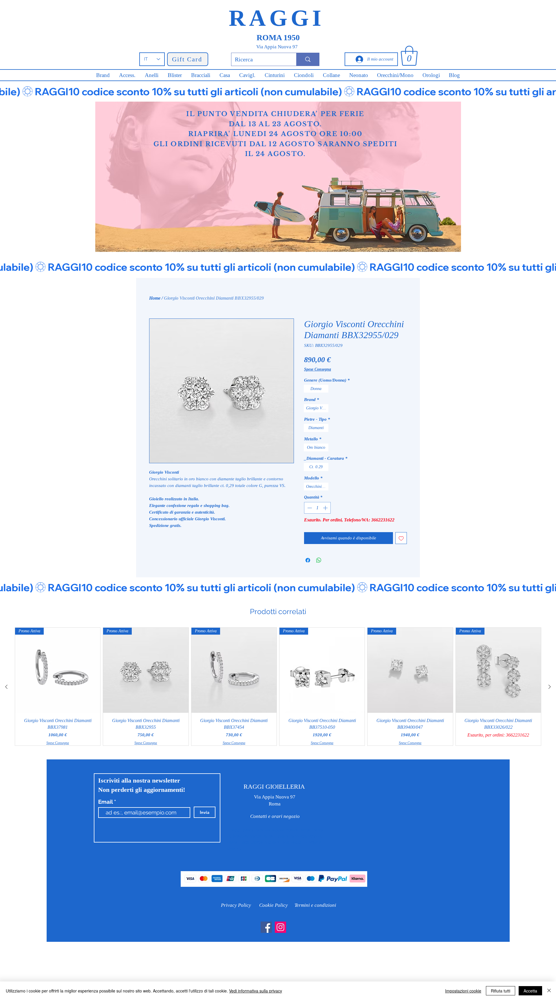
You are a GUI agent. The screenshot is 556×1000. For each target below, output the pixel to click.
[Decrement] (309, 507)
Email (106, 802)
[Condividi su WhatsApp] (318, 560)
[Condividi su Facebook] (307, 560)
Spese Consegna (317, 369)
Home (154, 298)
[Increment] (326, 507)
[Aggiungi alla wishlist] (401, 538)
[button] (409, 56)
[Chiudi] (549, 990)
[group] (278, 686)
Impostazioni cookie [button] (463, 991)
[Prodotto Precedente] (6, 686)
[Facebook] (266, 927)
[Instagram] (280, 927)
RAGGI (277, 18)
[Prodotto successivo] (549, 686)
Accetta (530, 991)
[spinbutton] (317, 507)
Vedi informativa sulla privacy (255, 991)
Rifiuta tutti (500, 991)
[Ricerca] (307, 59)
